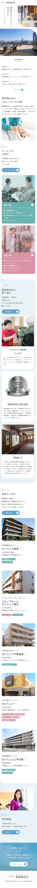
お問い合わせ (17, 864)
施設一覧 (8, 513)
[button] (34, 36)
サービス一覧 (9, 170)
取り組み (8, 312)
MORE (7, 832)
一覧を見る (17, 90)
